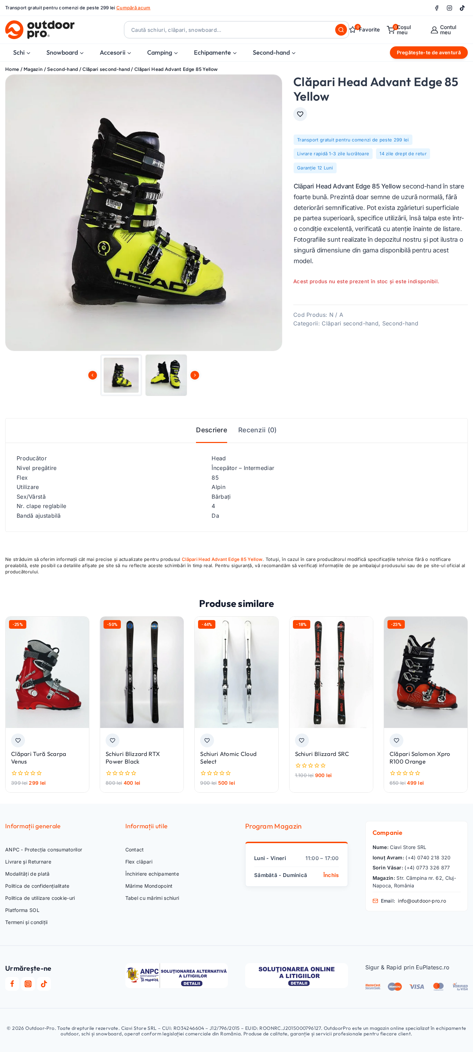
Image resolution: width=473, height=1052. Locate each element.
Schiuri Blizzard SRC (322, 753)
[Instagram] (449, 7)
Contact (134, 849)
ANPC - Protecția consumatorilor (43, 849)
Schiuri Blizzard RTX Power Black (133, 757)
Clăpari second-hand (350, 323)
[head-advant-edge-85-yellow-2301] (143, 212)
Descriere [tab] (211, 430)
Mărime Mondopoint (149, 886)
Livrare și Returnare (28, 862)
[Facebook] (436, 7)
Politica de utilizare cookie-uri (40, 898)
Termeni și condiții (26, 922)
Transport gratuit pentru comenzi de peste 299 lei (353, 139)
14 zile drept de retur (403, 153)
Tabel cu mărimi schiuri (152, 898)
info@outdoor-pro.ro (422, 901)
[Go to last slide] (92, 375)
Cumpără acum (133, 7)
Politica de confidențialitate (37, 886)
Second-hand (400, 323)
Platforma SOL (22, 910)
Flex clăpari (139, 862)
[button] (121, 375)
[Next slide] (194, 375)
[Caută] (341, 30)
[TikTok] (462, 7)
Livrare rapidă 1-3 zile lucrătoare (333, 153)
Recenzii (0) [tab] (257, 430)
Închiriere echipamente (152, 874)
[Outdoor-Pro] (39, 29)
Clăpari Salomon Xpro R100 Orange (420, 757)
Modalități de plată (27, 874)
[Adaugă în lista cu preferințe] (300, 114)
